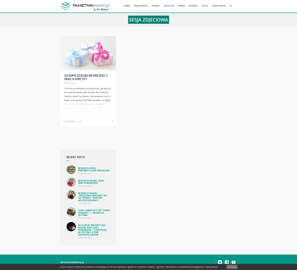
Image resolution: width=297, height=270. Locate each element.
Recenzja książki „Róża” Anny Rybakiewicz (91, 181)
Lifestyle (169, 5)
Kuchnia (193, 5)
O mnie (126, 5)
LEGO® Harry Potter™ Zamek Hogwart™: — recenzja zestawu (94, 212)
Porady (156, 5)
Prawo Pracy (141, 5)
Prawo (181, 5)
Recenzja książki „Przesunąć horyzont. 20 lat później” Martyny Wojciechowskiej (92, 197)
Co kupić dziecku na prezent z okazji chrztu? (86, 77)
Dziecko (71, 121)
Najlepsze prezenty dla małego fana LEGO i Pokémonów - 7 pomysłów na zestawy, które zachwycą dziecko (92, 230)
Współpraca (219, 5)
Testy (205, 5)
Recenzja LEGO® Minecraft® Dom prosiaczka (94, 169)
